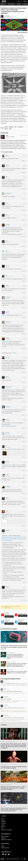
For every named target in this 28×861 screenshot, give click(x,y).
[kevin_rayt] (3, 357)
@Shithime (4, 465)
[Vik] (3, 446)
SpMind (6, 376)
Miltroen (5, 688)
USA (15, 126)
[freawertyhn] (3, 487)
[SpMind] (3, 377)
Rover (6, 511)
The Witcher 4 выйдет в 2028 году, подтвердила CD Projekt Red (13, 693)
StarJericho (7, 338)
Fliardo (6, 155)
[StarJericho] (3, 338)
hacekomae (7, 406)
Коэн (5, 15)
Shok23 (6, 165)
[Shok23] (3, 165)
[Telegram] (3, 854)
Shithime (7, 419)
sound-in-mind (8, 193)
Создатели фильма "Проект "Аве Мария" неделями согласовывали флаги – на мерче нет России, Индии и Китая (17, 665)
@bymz (3, 514)
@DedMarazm (5, 341)
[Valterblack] (2, 706)
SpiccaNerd (7, 224)
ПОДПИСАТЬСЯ (9, 616)
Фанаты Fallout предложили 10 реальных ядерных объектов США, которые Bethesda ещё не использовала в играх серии (14, 809)
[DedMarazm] (3, 297)
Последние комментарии (10, 679)
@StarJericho (5, 409)
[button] (3, 4)
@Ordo (3, 315)
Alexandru (7, 432)
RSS (2, 828)
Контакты (3, 823)
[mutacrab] (3, 530)
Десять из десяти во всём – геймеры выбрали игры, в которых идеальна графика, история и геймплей (13, 701)
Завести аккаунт (5, 836)
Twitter (7, 15)
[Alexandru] (3, 433)
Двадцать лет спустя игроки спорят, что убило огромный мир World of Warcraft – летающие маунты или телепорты (13, 788)
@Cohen (4, 218)
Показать (14, 353)
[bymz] (3, 241)
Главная (3, 820)
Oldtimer (7, 265)
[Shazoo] (4, 1)
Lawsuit (6, 128)
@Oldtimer (4, 279)
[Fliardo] (3, 155)
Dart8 (6, 176)
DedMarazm (8, 297)
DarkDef (7, 312)
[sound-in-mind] (3, 193)
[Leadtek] (3, 286)
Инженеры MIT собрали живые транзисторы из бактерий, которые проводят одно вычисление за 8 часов (14, 647)
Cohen (6, 203)
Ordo (6, 275)
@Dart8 (3, 206)
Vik (5, 446)
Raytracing (10, 669)
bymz (6, 241)
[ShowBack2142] (3, 387)
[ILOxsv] (3, 251)
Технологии (20, 126)
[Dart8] (3, 177)
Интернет (11, 126)
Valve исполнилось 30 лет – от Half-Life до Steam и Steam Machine (14, 685)
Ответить (24, 155)
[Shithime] (3, 420)
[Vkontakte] (8, 854)
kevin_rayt (7, 357)
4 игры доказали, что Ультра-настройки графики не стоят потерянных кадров (17, 672)
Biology (3, 643)
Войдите (6, 606)
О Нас (2, 818)
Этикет (3, 825)
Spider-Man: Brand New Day (8, 742)
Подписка (3, 838)
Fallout (3, 806)
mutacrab (7, 530)
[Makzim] (3, 498)
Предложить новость (6, 839)
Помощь (3, 826)
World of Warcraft (6, 784)
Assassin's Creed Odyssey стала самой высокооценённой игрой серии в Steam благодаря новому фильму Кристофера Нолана (13, 711)
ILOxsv (6, 251)
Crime (10, 128)
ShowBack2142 (8, 386)
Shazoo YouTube (5, 847)
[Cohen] (3, 203)
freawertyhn (7, 486)
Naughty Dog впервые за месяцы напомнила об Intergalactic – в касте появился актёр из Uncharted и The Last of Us (13, 720)
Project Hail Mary (11, 662)
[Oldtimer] (3, 266)
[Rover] (3, 511)
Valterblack (5, 705)
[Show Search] (18, 1)
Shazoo (3, 846)
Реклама (3, 821)
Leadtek (7, 285)
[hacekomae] (3, 407)
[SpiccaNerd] (3, 225)
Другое (6, 126)
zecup (4, 681)
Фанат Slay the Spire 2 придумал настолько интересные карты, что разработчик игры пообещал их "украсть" (15, 656)
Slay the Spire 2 (11, 652)
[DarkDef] (3, 312)
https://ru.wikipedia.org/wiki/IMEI (9, 426)
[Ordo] (3, 276)
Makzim (7, 498)
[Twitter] (6, 854)
